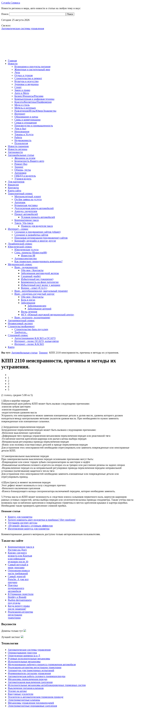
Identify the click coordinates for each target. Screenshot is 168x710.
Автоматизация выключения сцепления (30, 682)
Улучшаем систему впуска (22, 522)
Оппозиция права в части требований (19, 572)
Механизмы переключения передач (27, 679)
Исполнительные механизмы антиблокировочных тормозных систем (47, 685)
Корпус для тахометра (20, 516)
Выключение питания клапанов (26, 688)
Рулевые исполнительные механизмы (29, 658)
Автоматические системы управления (29, 649)
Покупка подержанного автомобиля (16, 588)
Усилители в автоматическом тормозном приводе (35, 697)
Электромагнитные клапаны (24, 700)
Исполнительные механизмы (24, 661)
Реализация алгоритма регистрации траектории (20, 614)
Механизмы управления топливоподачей (31, 702)
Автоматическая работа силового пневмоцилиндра (36, 676)
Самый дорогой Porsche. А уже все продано (18, 579)
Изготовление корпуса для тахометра (28, 528)
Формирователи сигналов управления (29, 673)
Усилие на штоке (17, 691)
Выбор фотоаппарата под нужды (20, 601)
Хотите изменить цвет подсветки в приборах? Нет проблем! (41, 519)
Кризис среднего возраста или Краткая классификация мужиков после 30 (20, 557)
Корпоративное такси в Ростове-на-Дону (21, 548)
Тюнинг (43, 352)
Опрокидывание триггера (22, 652)
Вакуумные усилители (20, 694)
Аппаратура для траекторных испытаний (31, 670)
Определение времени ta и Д (24, 655)
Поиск (5, 14)
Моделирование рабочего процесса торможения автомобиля (42, 664)
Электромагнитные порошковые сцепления (32, 705)
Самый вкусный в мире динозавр (18, 566)
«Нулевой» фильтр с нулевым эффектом (30, 525)
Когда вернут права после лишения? (19, 607)
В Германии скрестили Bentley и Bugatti (20, 595)
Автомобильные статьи (24, 352)
